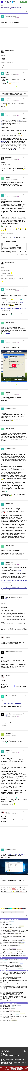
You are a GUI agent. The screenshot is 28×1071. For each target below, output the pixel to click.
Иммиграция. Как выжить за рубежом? (11, 933)
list (20, 889)
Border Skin (20, 570)
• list (17, 889)
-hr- (9, 891)
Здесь (20, 120)
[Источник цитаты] (2, 244)
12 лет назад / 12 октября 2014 (12, 677)
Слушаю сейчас (6, 924)
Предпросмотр (19, 912)
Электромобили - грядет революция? (10, 945)
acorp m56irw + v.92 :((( (7, 1018)
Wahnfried (8, 99)
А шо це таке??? (6, 1009)
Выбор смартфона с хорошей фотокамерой (12, 955)
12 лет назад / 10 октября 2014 (12, 564)
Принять (13, 1069)
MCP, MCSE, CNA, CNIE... (7, 1006)
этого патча (22, 302)
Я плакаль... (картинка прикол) (9, 934)
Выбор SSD (5, 929)
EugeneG (7, 597)
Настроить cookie (17, 1062)
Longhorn (3, 141)
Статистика (6, 1060)
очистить (22, 891)
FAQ (2, 1060)
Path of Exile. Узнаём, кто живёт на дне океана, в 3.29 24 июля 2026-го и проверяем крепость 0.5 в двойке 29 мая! (15, 931)
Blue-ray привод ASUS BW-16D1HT (9, 949)
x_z (6, 637)
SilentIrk (7, 733)
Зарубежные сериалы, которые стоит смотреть (12, 939)
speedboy (8, 50)
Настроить (20, 1069)
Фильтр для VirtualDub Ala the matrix (10, 968)
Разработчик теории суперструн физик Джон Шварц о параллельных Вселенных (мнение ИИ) (14, 966)
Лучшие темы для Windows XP (11, 8)
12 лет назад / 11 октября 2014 (12, 638)
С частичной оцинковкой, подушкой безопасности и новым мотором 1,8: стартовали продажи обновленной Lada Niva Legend (15, 983)
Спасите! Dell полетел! (7, 1008)
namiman (7, 178)
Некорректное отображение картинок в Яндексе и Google (15, 959)
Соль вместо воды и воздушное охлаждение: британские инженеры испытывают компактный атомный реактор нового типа (14, 973)
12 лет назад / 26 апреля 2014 (12, 505)
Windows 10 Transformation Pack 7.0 (15, 854)
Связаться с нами (5, 1059)
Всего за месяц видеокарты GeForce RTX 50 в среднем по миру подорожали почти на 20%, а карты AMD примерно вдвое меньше (14, 997)
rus (11, 891)
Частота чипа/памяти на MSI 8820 (9, 1005)
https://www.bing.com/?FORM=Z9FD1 (11, 703)
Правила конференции (15, 1059)
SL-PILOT (7, 695)
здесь (23, 120)
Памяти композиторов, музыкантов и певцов (12, 942)
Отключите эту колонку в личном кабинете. (10, 1022)
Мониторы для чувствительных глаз (10, 927)
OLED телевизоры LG (7, 921)
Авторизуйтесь (4, 912)
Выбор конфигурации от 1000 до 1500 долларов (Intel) (14, 936)
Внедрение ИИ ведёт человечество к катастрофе (13, 940)
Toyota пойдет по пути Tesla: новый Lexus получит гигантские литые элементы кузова (13, 978)
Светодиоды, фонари (7, 1020)
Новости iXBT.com (5, 970)
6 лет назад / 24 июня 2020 (11, 850)
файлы (17, 891)
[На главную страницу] (2, 2)
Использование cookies (6, 1062)
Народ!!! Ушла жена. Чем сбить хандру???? (11, 1013)
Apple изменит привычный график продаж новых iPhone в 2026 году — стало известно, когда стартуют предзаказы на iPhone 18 (15, 987)
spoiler (3, 889)
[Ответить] (23, 16)
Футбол (4, 922)
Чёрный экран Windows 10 (8, 962)
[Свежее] (8, 2)
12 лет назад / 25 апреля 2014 (12, 17)
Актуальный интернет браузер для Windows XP (12, 953)
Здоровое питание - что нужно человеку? (11, 943)
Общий (2, 5)
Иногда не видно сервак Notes (9, 1011)
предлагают (19, 118)
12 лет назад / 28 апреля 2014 (12, 547)
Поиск (23, 1059)
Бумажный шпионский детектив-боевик (11, 963)
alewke (7, 16)
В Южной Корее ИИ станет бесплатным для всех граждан (14, 976)
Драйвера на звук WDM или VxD (9, 1014)
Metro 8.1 (13, 237)
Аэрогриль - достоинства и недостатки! (11, 925)
